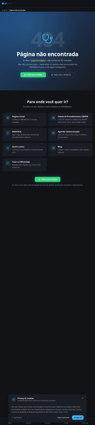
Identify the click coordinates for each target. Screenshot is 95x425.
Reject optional (63, 417)
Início (5, 10)
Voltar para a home (34, 75)
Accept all (78, 417)
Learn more (63, 412)
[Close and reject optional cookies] (82, 398)
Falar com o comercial (62, 75)
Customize (18, 417)
